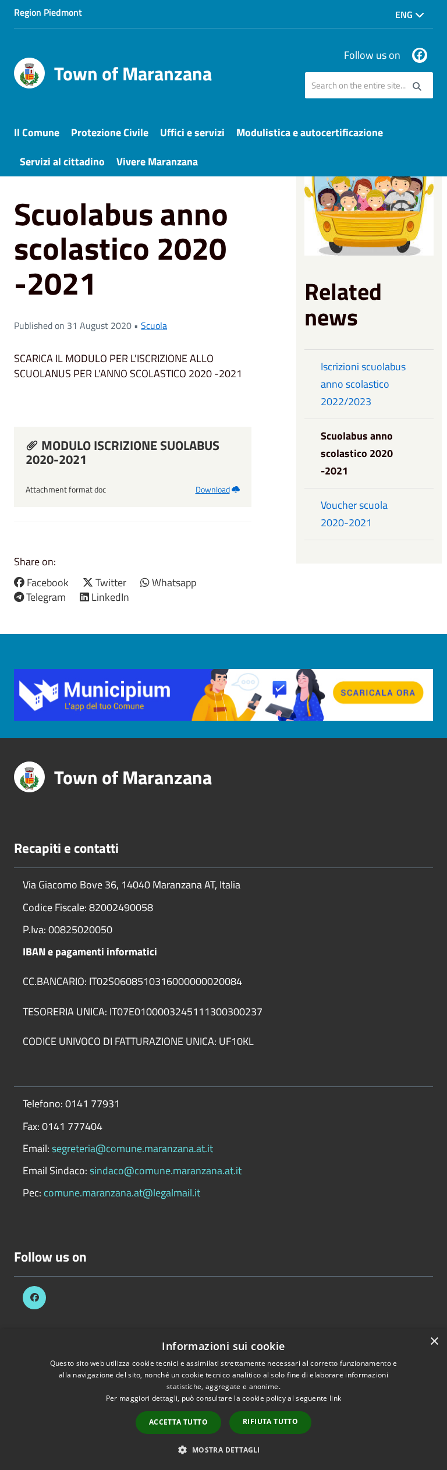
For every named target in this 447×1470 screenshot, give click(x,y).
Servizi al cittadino (62, 161)
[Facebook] (419, 55)
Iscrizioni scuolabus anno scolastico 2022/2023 (363, 384)
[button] (223, 1449)
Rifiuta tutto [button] (270, 1421)
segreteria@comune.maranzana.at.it (132, 1148)
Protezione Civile (109, 132)
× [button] (434, 1341)
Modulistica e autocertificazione (309, 132)
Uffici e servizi (192, 132)
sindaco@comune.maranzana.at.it (166, 1170)
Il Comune (36, 132)
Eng (405, 15)
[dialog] (223, 1399)
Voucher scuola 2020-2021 (354, 513)
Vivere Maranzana (157, 161)
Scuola (154, 325)
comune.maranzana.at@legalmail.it (122, 1192)
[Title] (223, 694)
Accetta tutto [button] (178, 1422)
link (335, 1398)
